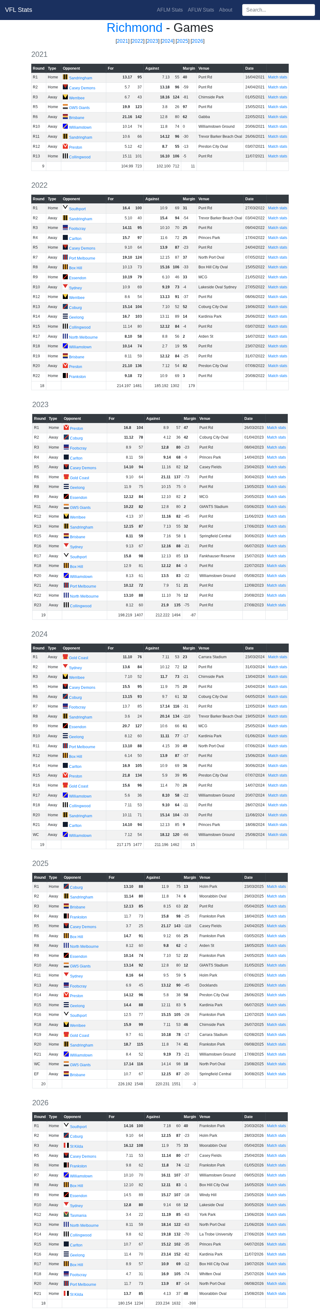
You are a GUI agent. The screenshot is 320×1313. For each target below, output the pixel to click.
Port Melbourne (82, 258)
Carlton (75, 238)
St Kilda (76, 1146)
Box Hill (75, 268)
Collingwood (80, 157)
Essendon (77, 278)
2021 (122, 41)
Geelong (76, 317)
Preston (75, 147)
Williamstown (80, 127)
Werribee (77, 98)
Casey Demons (82, 88)
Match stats (277, 77)
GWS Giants (79, 108)
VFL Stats (18, 9)
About (225, 9)
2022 (137, 41)
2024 (167, 41)
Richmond (134, 27)
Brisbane (76, 118)
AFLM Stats (170, 9)
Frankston (77, 377)
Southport (77, 209)
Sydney (75, 288)
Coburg (75, 308)
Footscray (77, 228)
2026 (197, 41)
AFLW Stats (201, 9)
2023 (152, 41)
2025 (182, 41)
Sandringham (80, 78)
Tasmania (78, 1215)
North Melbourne (83, 337)
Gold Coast (79, 478)
